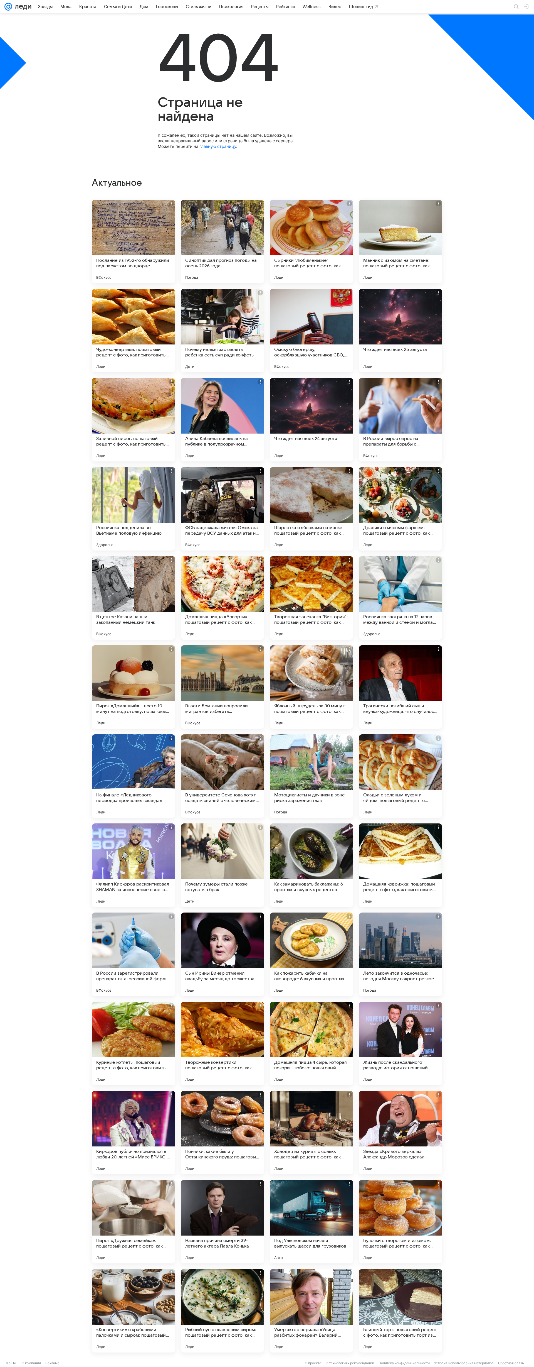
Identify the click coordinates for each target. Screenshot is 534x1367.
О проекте (313, 1363)
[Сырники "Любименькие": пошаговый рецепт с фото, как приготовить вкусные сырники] (311, 241)
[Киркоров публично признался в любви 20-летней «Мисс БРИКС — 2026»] (133, 1132)
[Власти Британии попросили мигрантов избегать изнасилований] (222, 687)
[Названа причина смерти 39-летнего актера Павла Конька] (222, 1221)
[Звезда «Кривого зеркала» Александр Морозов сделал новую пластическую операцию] (400, 1132)
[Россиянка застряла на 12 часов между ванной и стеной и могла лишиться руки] (400, 598)
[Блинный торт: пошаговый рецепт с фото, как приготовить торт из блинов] (400, 1311)
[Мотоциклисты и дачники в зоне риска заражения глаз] (311, 776)
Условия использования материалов (464, 1363)
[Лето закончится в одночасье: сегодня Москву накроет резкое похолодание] (400, 954)
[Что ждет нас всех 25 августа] (400, 330)
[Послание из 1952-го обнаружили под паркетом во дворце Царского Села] (133, 241)
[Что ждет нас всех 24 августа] (311, 419)
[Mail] (8, 6)
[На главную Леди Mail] (21, 6)
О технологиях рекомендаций (350, 1363)
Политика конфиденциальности (404, 1363)
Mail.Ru (11, 1363)
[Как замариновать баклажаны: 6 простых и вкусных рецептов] (311, 865)
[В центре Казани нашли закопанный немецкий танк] (133, 598)
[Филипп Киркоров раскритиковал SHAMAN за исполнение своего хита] (133, 865)
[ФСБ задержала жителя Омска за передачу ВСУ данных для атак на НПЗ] (222, 509)
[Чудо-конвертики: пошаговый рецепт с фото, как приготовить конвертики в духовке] (133, 330)
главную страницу (217, 146)
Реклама (52, 1363)
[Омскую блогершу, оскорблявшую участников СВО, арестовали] (311, 330)
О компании (31, 1363)
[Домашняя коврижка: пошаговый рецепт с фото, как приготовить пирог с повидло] (400, 865)
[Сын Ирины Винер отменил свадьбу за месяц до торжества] (222, 954)
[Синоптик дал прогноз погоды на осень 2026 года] (222, 241)
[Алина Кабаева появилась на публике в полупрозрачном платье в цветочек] (222, 419)
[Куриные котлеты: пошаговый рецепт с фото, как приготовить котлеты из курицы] (133, 1043)
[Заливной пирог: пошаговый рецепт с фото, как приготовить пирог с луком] (133, 419)
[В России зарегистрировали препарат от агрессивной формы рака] (133, 954)
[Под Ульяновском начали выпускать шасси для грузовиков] (311, 1221)
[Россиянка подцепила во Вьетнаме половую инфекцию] (133, 509)
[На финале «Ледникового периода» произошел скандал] (133, 776)
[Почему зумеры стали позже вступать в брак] (222, 865)
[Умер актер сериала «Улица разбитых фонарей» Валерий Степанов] (311, 1311)
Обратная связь (511, 1363)
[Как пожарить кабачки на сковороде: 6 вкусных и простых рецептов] (311, 954)
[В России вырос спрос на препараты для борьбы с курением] (400, 419)
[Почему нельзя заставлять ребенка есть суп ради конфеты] (222, 330)
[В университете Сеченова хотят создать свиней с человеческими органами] (222, 776)
